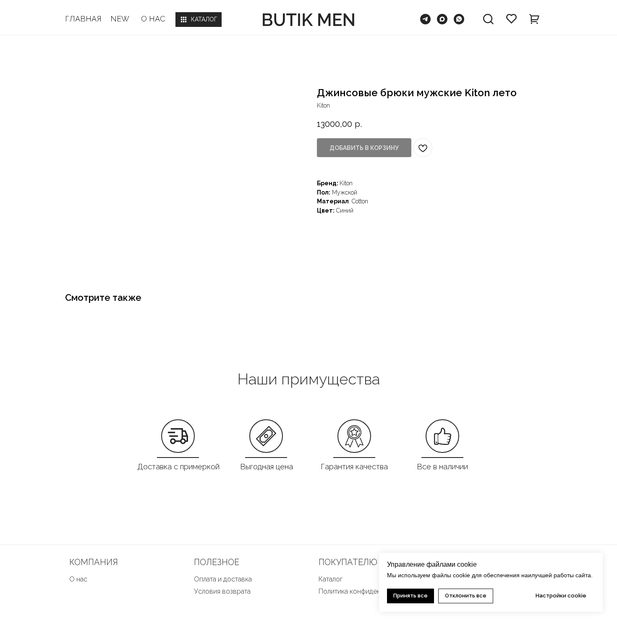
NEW (119, 18)
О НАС (153, 18)
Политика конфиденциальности (367, 591)
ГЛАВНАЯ (83, 18)
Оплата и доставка (223, 579)
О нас (78, 579)
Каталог (330, 579)
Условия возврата (222, 591)
